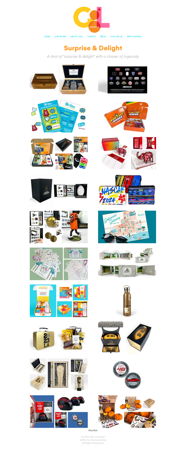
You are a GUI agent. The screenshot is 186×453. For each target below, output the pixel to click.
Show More (92, 430)
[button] (60, 36)
